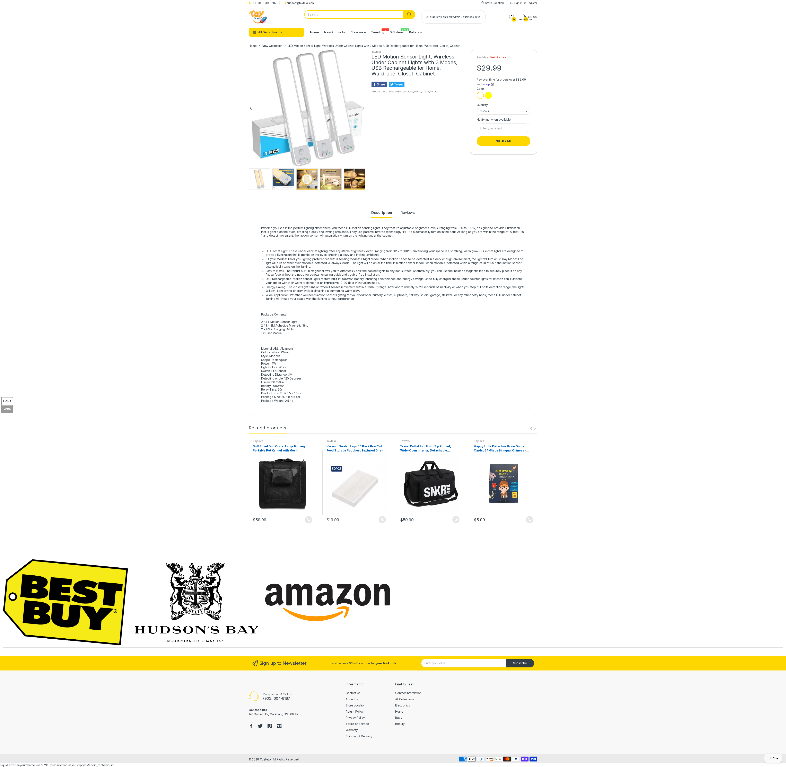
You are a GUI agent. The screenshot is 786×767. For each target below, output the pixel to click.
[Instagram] (279, 726)
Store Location (355, 705)
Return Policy (355, 711)
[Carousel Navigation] (533, 428)
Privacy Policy (355, 717)
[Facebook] (251, 726)
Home (399, 711)
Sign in (518, 2)
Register (532, 2)
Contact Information (408, 693)
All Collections (404, 699)
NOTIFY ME (504, 141)
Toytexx (377, 51)
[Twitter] (260, 726)
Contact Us (353, 693)
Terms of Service (357, 723)
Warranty (352, 730)
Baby (398, 717)
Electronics (402, 705)
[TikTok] (270, 726)
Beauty (400, 723)
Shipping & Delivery (359, 736)
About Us (352, 699)
